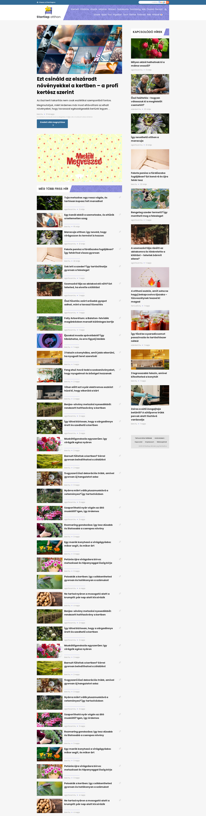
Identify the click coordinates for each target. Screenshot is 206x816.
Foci (110, 14)
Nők (144, 9)
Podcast (141, 14)
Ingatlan (117, 14)
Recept (159, 9)
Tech (125, 14)
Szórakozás (123, 9)
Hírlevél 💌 (157, 14)
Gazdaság (135, 9)
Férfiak (132, 14)
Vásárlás (84, 9)
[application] (79, 158)
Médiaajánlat (162, 442)
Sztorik (97, 14)
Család (150, 9)
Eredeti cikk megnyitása (52, 122)
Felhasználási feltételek (143, 438)
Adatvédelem (160, 438)
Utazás (93, 9)
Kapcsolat (138, 442)
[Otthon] (50, 12)
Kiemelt (75, 9)
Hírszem (112, 9)
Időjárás (102, 9)
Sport (104, 14)
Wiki (149, 14)
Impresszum (149, 442)
